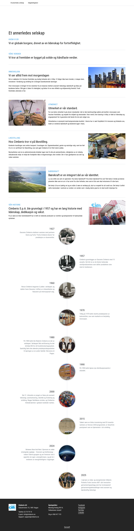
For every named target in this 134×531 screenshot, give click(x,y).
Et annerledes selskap (17, 3)
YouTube (81, 510)
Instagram (81, 508)
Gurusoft (67, 527)
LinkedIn (81, 513)
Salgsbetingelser (33, 3)
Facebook (81, 505)
